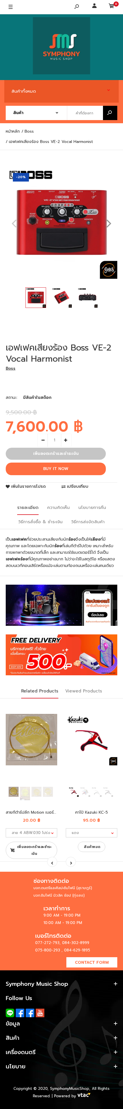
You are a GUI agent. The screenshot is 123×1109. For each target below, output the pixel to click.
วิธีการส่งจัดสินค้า (88, 522)
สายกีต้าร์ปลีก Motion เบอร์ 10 (32, 812)
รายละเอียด (28, 507)
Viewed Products (83, 691)
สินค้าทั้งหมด (23, 91)
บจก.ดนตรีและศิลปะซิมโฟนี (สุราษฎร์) (62, 888)
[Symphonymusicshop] (61, 47)
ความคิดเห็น (58, 507)
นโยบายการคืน (92, 507)
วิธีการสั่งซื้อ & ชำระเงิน (40, 522)
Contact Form (92, 962)
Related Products (39, 691)
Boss (10, 368)
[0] (111, 7)
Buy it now (55, 469)
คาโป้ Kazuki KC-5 (91, 812)
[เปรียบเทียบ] (49, 720)
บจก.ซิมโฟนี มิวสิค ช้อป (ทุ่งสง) (59, 895)
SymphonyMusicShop (69, 1088)
